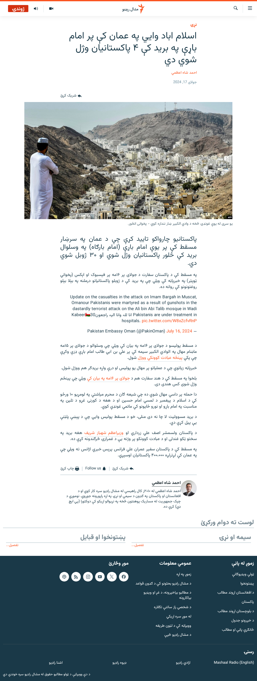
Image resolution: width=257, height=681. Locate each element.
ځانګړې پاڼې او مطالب (238, 630)
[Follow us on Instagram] (88, 576)
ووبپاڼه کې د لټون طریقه (173, 626)
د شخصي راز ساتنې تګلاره (172, 607)
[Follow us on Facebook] (123, 576)
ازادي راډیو (183, 663)
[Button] (71, 96)
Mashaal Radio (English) (234, 663)
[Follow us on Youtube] (100, 576)
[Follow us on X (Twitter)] (111, 576)
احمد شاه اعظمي (184, 73)
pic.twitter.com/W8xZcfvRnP (169, 321)
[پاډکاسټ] (64, 576)
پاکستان (248, 602)
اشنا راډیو (55, 663)
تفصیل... (138, 545)
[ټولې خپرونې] (35, 9)
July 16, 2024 (179, 331)
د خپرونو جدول (242, 620)
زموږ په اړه (183, 574)
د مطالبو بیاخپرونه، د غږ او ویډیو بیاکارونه (167, 595)
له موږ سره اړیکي (178, 616)
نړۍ (193, 25)
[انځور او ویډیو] (51, 9)
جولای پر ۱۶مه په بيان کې (108, 378)
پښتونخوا (247, 583)
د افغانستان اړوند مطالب (235, 593)
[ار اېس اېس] (76, 576)
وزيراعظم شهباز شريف (103, 433)
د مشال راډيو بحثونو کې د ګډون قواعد (163, 583)
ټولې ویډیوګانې (243, 574)
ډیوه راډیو (119, 663)
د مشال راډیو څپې (177, 635)
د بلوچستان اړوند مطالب (236, 611)
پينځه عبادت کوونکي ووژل (160, 358)
